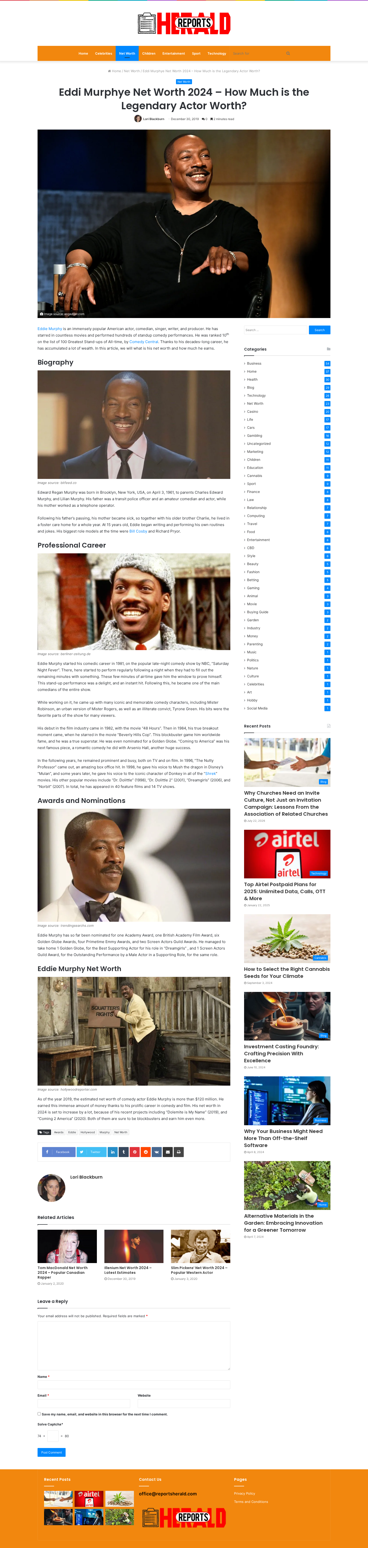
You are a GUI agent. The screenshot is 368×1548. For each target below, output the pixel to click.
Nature (252, 668)
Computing (256, 516)
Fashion (253, 572)
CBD (250, 548)
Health (252, 379)
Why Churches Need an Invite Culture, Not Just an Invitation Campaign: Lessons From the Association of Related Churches (286, 803)
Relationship (257, 508)
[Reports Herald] (184, 23)
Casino (252, 411)
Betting (253, 580)
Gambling (254, 436)
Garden (253, 620)
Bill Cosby (138, 531)
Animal (252, 596)
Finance (253, 492)
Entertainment (173, 53)
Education (255, 468)
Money (252, 636)
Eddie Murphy (50, 328)
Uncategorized (259, 444)
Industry (253, 628)
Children (148, 53)
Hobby (252, 700)
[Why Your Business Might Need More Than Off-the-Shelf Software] (89, 1517)
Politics (253, 660)
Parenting (255, 644)
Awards (59, 1132)
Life (250, 420)
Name (44, 1377)
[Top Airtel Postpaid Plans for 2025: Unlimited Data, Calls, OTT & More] (89, 1499)
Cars (251, 428)
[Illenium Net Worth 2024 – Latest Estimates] (134, 1246)
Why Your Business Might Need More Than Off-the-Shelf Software (283, 1138)
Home (83, 53)
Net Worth (127, 53)
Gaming (253, 588)
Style (251, 556)
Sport (196, 53)
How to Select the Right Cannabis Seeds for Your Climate (287, 973)
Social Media (257, 708)
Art (249, 692)
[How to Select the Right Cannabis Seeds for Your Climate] (119, 1499)
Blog (250, 387)
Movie (252, 604)
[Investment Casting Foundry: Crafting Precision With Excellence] (58, 1517)
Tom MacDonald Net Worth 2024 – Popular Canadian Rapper (63, 1272)
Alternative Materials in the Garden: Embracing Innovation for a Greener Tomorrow (283, 1222)
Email (43, 1395)
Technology (217, 53)
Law (250, 500)
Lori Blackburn (153, 119)
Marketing (255, 452)
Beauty (253, 564)
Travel (252, 524)
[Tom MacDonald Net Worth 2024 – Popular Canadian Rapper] (67, 1246)
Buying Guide (257, 612)
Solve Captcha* (50, 1424)
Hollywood (88, 1132)
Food (251, 532)
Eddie (72, 1132)
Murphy (105, 1132)
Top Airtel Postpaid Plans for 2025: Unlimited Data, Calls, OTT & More (284, 891)
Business (254, 363)
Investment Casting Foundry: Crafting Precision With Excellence (281, 1053)
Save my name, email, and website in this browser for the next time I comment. (105, 1414)
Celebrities (103, 53)
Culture (253, 676)
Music (252, 652)
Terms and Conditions (251, 1502)
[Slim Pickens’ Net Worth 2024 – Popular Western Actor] (200, 1246)
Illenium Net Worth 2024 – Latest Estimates (128, 1270)
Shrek (210, 773)
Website (144, 1395)
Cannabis (254, 476)
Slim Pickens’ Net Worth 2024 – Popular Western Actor (199, 1270)
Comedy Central (143, 341)
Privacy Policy (244, 1493)
